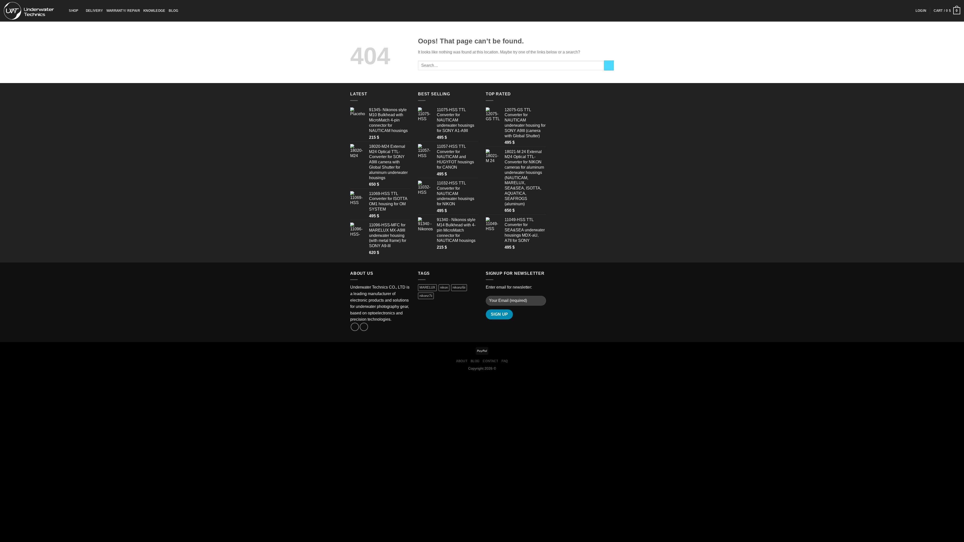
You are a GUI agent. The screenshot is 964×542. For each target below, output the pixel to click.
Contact (490, 361)
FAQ (505, 361)
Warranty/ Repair (123, 11)
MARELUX (427, 287)
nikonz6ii (459, 287)
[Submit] (609, 65)
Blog (173, 11)
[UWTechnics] (29, 10)
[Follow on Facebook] (355, 327)
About (461, 361)
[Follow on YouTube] (364, 327)
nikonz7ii (425, 296)
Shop (73, 11)
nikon (444, 287)
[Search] (63, 11)
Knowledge (154, 11)
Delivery (94, 11)
